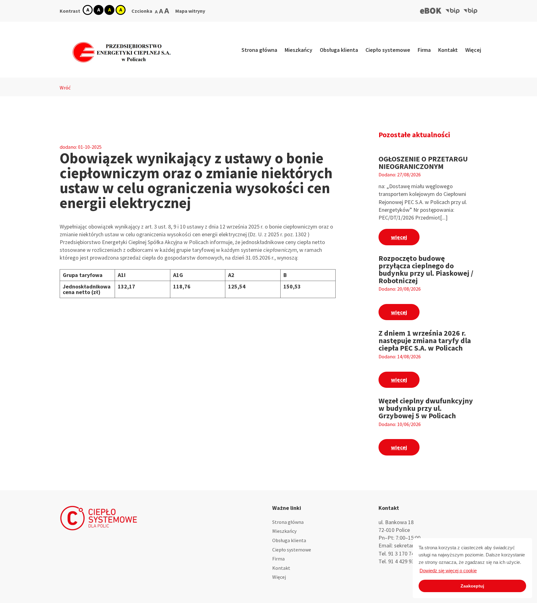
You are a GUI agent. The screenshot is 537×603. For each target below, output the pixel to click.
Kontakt (448, 49)
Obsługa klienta (339, 49)
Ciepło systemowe (387, 49)
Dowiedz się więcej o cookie (448, 570)
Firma (424, 49)
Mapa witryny (190, 10)
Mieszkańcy (298, 49)
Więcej (473, 49)
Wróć (65, 87)
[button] (431, 11)
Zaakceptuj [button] (472, 585)
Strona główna (259, 49)
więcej (399, 237)
